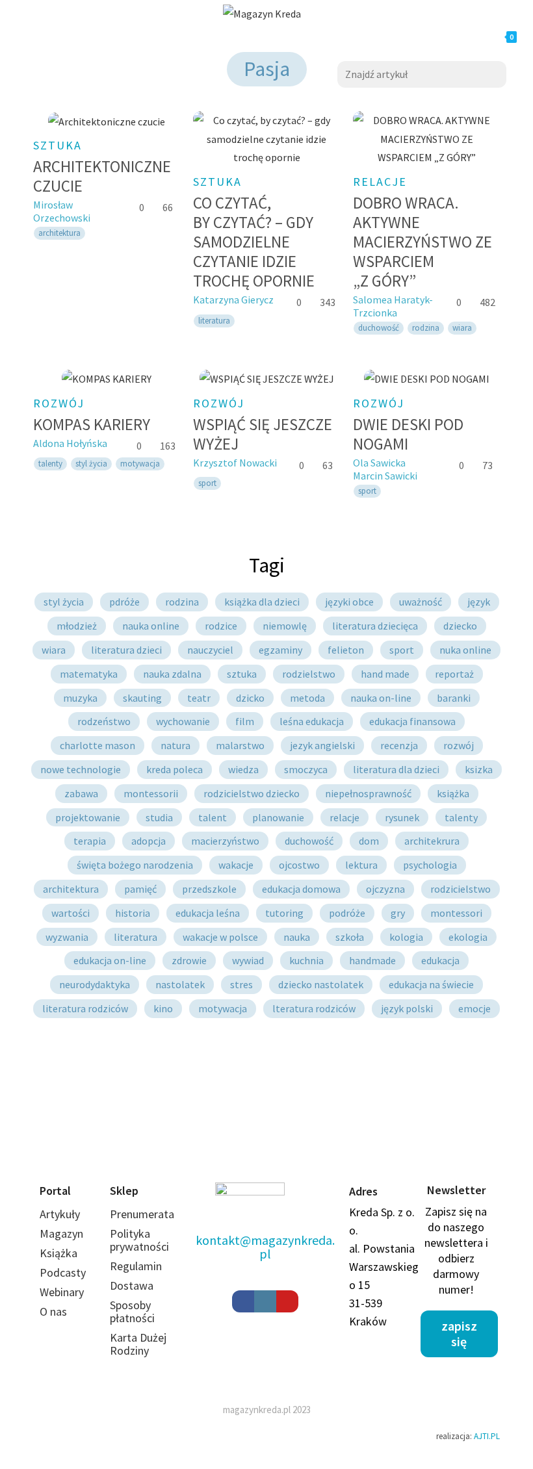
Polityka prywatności (139, 1240)
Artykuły (60, 1214)
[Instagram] (265, 1301)
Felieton (346, 649)
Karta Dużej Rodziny (138, 1344)
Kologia (406, 936)
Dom (369, 840)
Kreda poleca (174, 769)
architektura (59, 232)
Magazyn (61, 1233)
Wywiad (248, 960)
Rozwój (58, 403)
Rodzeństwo (104, 721)
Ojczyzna (385, 888)
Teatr (199, 697)
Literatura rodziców (85, 1008)
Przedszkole (209, 888)
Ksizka (479, 769)
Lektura (361, 864)
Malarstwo (240, 745)
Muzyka (80, 697)
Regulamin (136, 1265)
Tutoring (284, 912)
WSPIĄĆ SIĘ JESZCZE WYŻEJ (262, 434)
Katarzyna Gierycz (233, 299)
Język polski (407, 1008)
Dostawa (131, 1285)
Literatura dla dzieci (396, 769)
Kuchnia (306, 960)
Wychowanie (183, 721)
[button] (459, 1333)
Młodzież (77, 625)
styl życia (91, 463)
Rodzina (182, 601)
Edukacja (440, 960)
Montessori (456, 912)
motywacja (140, 463)
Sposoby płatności (132, 1311)
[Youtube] (287, 1301)
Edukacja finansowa (412, 721)
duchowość (378, 327)
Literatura (135, 936)
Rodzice (221, 625)
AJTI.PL (487, 1436)
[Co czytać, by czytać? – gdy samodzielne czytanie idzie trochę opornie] (266, 139)
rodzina (425, 327)
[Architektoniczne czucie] (106, 121)
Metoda (307, 697)
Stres (241, 984)
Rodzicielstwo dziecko (251, 793)
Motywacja (222, 1008)
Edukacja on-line (109, 960)
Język (478, 601)
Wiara (54, 649)
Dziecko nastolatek (320, 984)
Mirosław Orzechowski (61, 211)
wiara (462, 327)
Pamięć (140, 888)
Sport (401, 649)
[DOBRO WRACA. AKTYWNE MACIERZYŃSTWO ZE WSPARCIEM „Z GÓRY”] (426, 139)
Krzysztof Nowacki (235, 462)
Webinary (62, 1291)
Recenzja (399, 745)
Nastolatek (180, 984)
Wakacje (236, 864)
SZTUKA (57, 145)
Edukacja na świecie (431, 984)
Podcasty (63, 1272)
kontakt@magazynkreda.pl (265, 1247)
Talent (212, 817)
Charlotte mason (97, 745)
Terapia (89, 840)
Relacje (380, 181)
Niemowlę (285, 625)
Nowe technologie (80, 769)
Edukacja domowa (301, 888)
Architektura (71, 888)
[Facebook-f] (243, 1301)
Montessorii (151, 793)
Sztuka (242, 673)
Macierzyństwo (225, 840)
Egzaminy (280, 649)
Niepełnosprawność (368, 793)
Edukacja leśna (208, 912)
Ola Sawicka (379, 462)
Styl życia (64, 601)
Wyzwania (67, 936)
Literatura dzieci (126, 649)
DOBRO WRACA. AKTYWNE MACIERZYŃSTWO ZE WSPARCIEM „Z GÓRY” (422, 241)
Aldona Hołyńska (70, 443)
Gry (398, 912)
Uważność (420, 601)
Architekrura (432, 840)
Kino (163, 1008)
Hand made (385, 673)
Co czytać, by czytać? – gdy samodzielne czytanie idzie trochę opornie (254, 241)
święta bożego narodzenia (135, 864)
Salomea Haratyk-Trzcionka (393, 306)
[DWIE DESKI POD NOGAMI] (426, 378)
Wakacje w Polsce (220, 936)
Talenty (461, 817)
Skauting (142, 697)
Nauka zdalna (172, 673)
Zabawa (81, 793)
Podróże (347, 912)
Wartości (70, 912)
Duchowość (309, 840)
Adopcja (148, 840)
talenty (50, 463)
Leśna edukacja (312, 721)
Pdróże (124, 601)
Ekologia (468, 936)
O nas (53, 1311)
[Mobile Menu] (140, 37)
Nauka (296, 936)
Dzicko (250, 697)
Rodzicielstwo (460, 888)
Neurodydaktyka (94, 984)
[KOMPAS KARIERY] (106, 378)
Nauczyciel (210, 649)
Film (244, 721)
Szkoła (349, 936)
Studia (159, 817)
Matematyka (89, 673)
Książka (453, 793)
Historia (132, 912)
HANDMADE (372, 960)
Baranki (454, 697)
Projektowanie (87, 817)
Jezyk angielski (322, 745)
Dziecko (460, 625)
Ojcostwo (299, 864)
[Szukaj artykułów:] (421, 72)
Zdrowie (189, 960)
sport (207, 483)
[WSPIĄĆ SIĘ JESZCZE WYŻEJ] (266, 378)
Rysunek (402, 817)
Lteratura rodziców (314, 1008)
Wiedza (243, 769)
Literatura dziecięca (375, 625)
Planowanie (278, 817)
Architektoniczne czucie (102, 176)
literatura (214, 320)
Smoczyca (306, 769)
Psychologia (430, 864)
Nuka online (465, 649)
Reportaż (454, 673)
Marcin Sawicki (385, 475)
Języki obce (349, 601)
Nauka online (150, 625)
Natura (175, 745)
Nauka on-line (380, 697)
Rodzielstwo (308, 673)
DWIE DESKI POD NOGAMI (408, 434)
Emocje (474, 1008)
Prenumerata (142, 1214)
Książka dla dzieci (262, 601)
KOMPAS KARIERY (91, 424)
